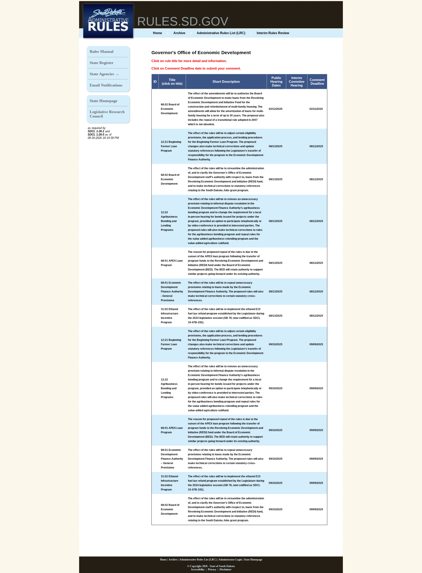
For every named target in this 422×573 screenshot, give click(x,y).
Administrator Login (230, 559)
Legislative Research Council (107, 114)
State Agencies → (104, 74)
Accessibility (198, 569)
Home (157, 33)
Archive (179, 33)
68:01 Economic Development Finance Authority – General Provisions (172, 458)
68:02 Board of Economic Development (170, 109)
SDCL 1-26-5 (96, 134)
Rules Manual (101, 51)
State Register (101, 63)
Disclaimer (225, 569)
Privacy (212, 569)
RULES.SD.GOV (182, 21)
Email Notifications (106, 85)
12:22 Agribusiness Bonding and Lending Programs (169, 221)
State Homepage (103, 101)
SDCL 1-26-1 (96, 131)
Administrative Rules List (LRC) (221, 33)
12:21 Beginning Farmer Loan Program (171, 146)
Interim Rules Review (273, 33)
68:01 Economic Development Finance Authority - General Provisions (172, 291)
